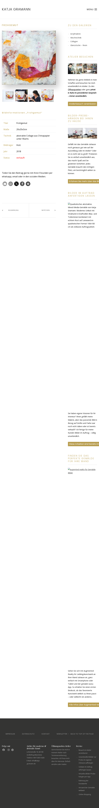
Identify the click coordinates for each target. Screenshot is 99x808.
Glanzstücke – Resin (78, 45)
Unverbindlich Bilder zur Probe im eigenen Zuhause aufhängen (87, 760)
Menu (90, 9)
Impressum (10, 734)
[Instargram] (8, 750)
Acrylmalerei (75, 34)
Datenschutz (28, 734)
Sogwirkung (13, 210)
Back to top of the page (82, 734)
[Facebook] (3, 750)
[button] (5, 184)
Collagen (74, 41)
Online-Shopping (85, 794)
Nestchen (46, 210)
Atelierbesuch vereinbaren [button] (82, 103)
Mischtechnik (75, 37)
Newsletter (62, 734)
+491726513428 (38, 758)
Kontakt (46, 734)
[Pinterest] (12, 750)
